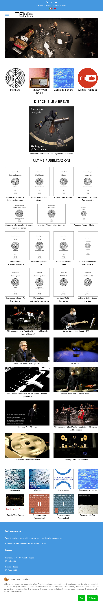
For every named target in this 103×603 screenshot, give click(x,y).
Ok (81, 598)
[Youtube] (56, 2)
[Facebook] (47, 2)
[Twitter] (51, 2)
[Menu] (7, 14)
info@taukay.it (60, 5)
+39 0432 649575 (44, 5)
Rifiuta (92, 598)
